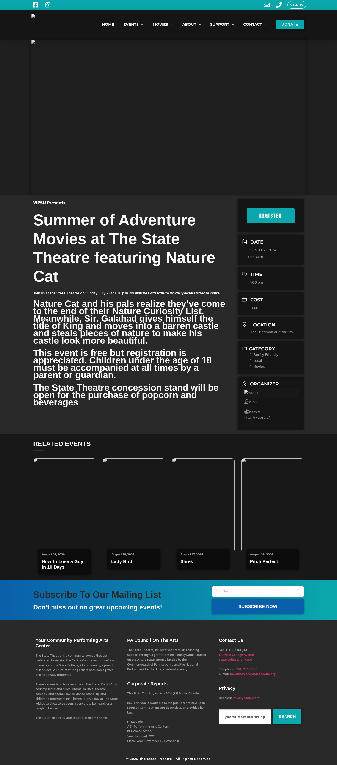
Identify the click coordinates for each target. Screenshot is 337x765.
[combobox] (245, 716)
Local (257, 360)
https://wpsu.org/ (257, 417)
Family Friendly (266, 354)
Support (219, 24)
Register (270, 215)
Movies (160, 24)
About (189, 24)
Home (108, 24)
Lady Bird (121, 561)
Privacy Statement (246, 698)
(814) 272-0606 (246, 669)
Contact (252, 24)
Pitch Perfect (264, 561)
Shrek (186, 561)
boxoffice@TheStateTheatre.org (253, 674)
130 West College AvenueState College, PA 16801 (237, 657)
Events (131, 24)
